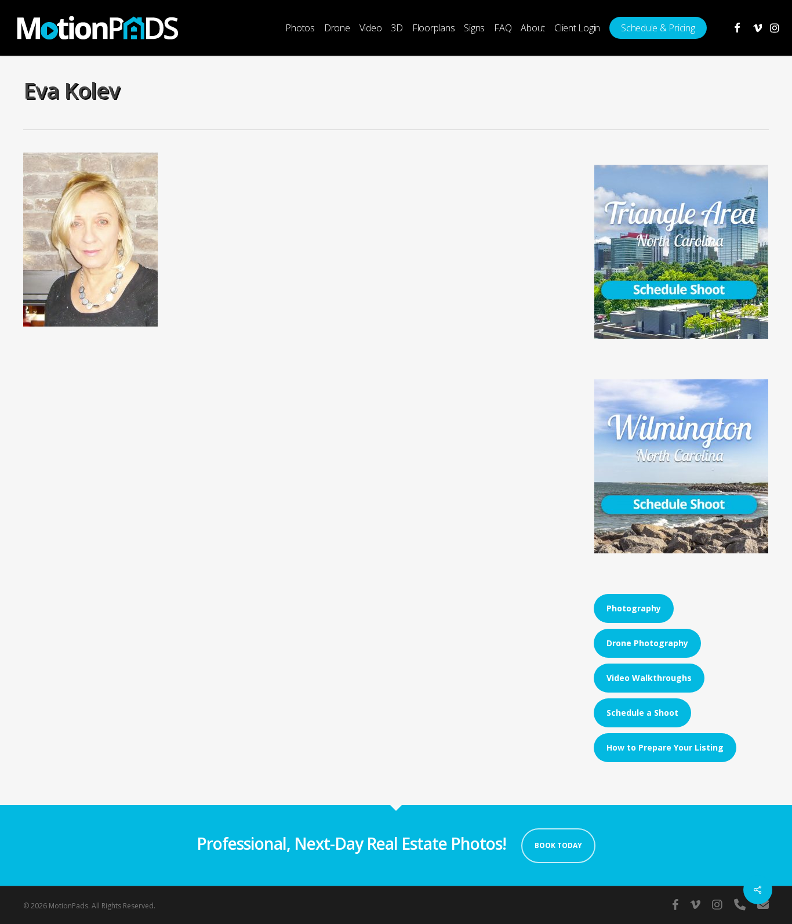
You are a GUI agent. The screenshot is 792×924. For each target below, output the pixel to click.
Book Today (558, 845)
